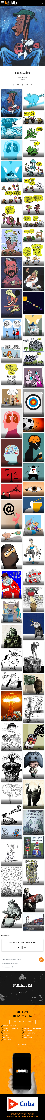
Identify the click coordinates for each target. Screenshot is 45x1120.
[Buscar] (43, 3)
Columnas (28, 1037)
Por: (20, 78)
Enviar (41, 959)
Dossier (6, 1035)
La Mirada (6, 1033)
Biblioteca (7, 1039)
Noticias (27, 1035)
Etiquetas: (5, 935)
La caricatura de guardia (33, 1028)
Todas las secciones (11, 1026)
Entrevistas (7, 1037)
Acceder (22, 993)
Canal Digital (29, 1033)
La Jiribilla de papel (10, 1028)
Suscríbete (22, 1044)
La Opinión (28, 1031)
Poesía (5, 1031)
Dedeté (24, 78)
